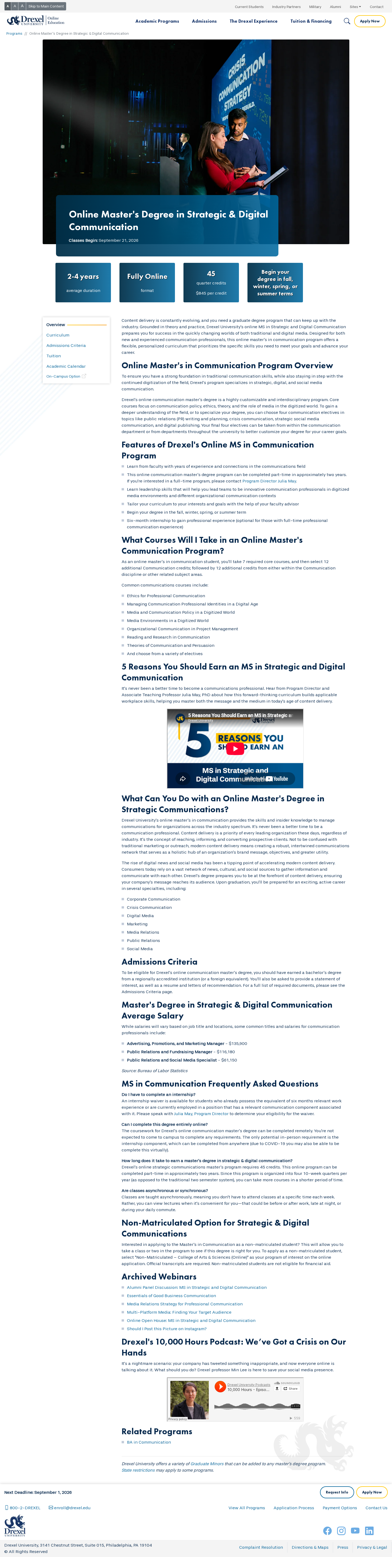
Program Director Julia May (269, 481)
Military (315, 7)
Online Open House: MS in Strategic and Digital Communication (191, 1320)
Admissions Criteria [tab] (66, 345)
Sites (354, 7)
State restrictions (138, 1470)
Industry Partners (286, 7)
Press (342, 1547)
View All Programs (247, 1507)
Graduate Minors (206, 1463)
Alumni (335, 7)
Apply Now (370, 21)
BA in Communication (149, 1442)
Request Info (337, 1492)
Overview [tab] (55, 324)
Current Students (249, 7)
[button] (157, 21)
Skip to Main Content (46, 6)
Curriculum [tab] (57, 335)
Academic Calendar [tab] (66, 366)
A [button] (8, 6)
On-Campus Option (63, 376)
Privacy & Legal (372, 1547)
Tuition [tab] (53, 355)
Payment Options (340, 1507)
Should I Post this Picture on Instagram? (167, 1328)
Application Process (294, 1507)
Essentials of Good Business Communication (171, 1295)
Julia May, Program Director (201, 1113)
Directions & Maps (310, 1547)
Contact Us (376, 1507)
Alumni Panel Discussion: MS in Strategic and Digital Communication (197, 1287)
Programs (14, 33)
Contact (376, 7)
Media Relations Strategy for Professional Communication (185, 1303)
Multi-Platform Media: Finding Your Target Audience (179, 1312)
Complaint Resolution (261, 1547)
